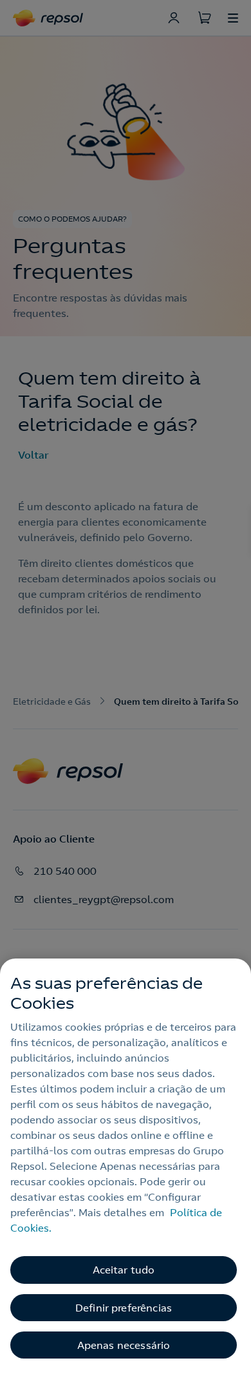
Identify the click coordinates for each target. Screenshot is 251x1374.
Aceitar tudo (124, 1269)
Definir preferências (123, 1307)
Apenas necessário (124, 1345)
